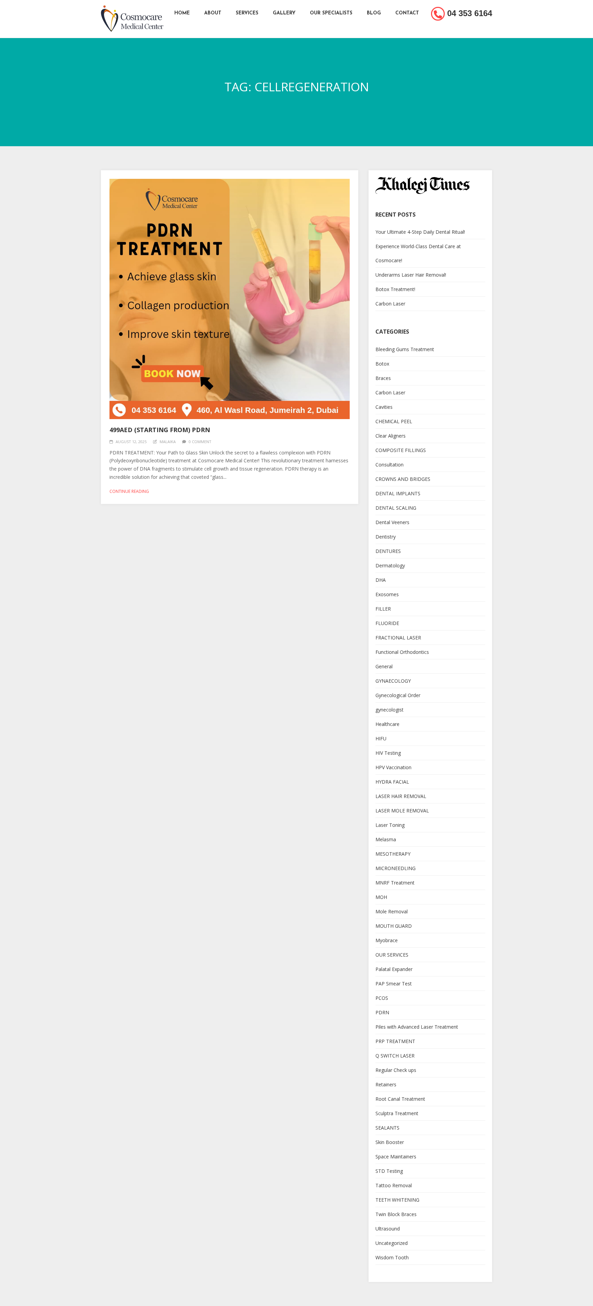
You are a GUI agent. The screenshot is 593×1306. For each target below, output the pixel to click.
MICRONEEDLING (395, 868)
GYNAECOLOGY (393, 681)
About (212, 13)
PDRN (382, 1012)
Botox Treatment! (395, 289)
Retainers (385, 1084)
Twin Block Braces (396, 1214)
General (384, 666)
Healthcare (387, 724)
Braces (383, 378)
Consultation (389, 464)
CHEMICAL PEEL (393, 421)
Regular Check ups (395, 1070)
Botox (382, 363)
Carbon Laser (390, 303)
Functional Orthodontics (402, 652)
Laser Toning (390, 825)
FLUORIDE (387, 623)
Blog (374, 13)
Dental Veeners (392, 522)
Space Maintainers (395, 1156)
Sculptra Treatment (396, 1113)
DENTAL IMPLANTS (397, 493)
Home (182, 13)
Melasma (385, 839)
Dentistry (385, 536)
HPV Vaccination (393, 767)
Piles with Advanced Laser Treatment (416, 1027)
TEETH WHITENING (397, 1200)
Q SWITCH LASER (395, 1055)
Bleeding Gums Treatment (404, 349)
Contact (407, 13)
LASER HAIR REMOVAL (400, 796)
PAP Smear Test (393, 983)
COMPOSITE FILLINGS (400, 450)
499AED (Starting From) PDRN (159, 430)
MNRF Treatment (395, 882)
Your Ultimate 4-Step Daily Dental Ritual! (420, 232)
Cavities (384, 407)
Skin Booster (389, 1142)
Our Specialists (331, 13)
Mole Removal (391, 911)
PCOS (381, 998)
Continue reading (129, 491)
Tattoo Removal (393, 1185)
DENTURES (388, 551)
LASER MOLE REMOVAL (402, 810)
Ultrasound (387, 1228)
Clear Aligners (390, 435)
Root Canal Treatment (400, 1099)
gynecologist (389, 709)
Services (247, 13)
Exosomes (387, 594)
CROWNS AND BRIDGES (402, 479)
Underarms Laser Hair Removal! (410, 274)
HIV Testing (388, 753)
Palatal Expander (393, 969)
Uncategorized (391, 1243)
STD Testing (389, 1171)
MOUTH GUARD (393, 926)
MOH (381, 897)
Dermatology (390, 565)
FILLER (383, 608)
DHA (380, 580)
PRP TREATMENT (395, 1041)
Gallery (284, 13)
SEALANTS (387, 1127)
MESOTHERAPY (392, 854)
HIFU (380, 738)
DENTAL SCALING (395, 508)
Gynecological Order (397, 695)
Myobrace (386, 940)
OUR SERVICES (391, 954)
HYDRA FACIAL (392, 781)
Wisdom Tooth (392, 1257)
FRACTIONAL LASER (398, 637)
